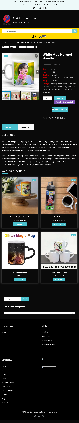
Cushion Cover (7, 390)
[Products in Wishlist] (36, 36)
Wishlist (37, 5)
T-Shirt (4, 394)
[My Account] (33, 36)
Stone (4, 378)
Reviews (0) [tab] (25, 127)
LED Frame (6, 386)
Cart (55, 5)
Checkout (47, 5)
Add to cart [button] (20, 279)
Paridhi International (26, 18)
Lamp (4, 366)
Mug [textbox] (39, 314)
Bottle (4, 370)
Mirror (4, 374)
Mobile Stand (47, 340)
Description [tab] (9, 127)
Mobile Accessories (49, 344)
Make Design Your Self (64, 102)
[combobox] (39, 313)
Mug (52, 118)
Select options (19, 224)
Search (25, 299)
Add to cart (60, 98)
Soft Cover (46, 332)
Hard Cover (46, 336)
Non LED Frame (8, 382)
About (4, 332)
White (66, 118)
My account (27, 5)
